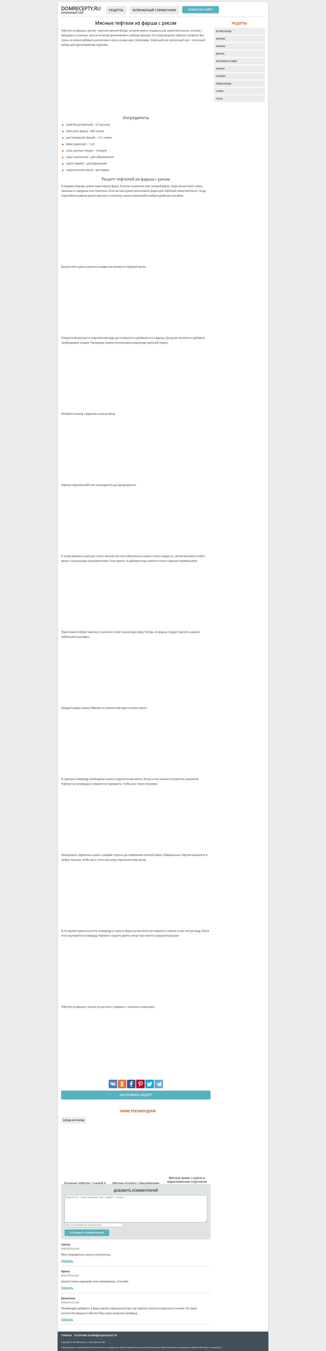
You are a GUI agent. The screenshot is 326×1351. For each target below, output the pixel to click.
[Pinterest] (140, 1084)
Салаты (219, 91)
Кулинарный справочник (154, 10)
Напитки (220, 76)
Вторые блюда (223, 31)
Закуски (220, 68)
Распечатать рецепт (136, 1095)
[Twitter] (149, 1084)
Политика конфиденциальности (95, 1335)
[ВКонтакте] (113, 1084)
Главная (66, 1335)
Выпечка (220, 38)
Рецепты (116, 10)
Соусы (219, 98)
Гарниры (220, 46)
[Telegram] (159, 1084)
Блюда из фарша (74, 1120)
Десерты (220, 53)
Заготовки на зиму (226, 61)
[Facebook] (131, 1084)
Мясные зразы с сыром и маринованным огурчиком (187, 1179)
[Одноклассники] (122, 1084)
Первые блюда (223, 83)
